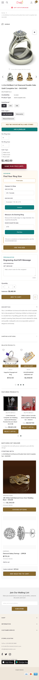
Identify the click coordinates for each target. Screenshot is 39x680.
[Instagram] (10, 654)
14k (10, 106)
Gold (10, 369)
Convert (19, 207)
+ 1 (15, 363)
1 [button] (15, 384)
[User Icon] (31, 3)
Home (3, 13)
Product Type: (6, 97)
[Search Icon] (7, 3)
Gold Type (5, 150)
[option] (19, 8)
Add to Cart (28, 366)
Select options (10, 366)
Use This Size (19, 247)
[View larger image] (34, 32)
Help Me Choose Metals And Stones (19, 124)
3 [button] (20, 384)
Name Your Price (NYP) (14, 166)
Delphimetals (6, 92)
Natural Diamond (8, 119)
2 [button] (18, 384)
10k (4, 106)
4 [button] (23, 384)
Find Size (19, 232)
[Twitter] (6, 654)
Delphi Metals (10, 412)
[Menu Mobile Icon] (3, 2)
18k (17, 106)
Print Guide (19, 180)
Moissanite (19, 114)
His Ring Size (6, 142)
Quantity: (5, 283)
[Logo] (19, 2)
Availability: (6, 95)
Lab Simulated (7, 114)
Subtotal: (5, 291)
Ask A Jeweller (19, 129)
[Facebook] (2, 654)
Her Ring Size (6, 134)
